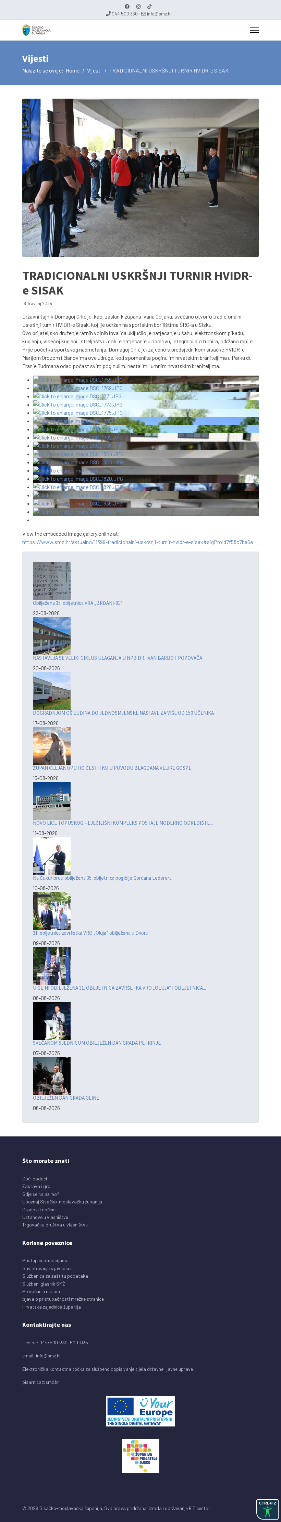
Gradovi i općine (39, 1209)
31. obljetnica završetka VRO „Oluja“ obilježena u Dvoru (90, 933)
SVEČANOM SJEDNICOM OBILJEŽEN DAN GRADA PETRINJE (97, 1043)
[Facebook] (127, 6)
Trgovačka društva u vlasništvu (55, 1224)
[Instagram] (138, 6)
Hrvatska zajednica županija (51, 1307)
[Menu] (254, 30)
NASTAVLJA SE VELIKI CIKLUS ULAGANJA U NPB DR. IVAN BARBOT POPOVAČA (117, 658)
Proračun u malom (41, 1291)
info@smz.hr (159, 13)
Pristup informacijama (45, 1260)
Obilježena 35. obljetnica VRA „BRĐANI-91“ (77, 603)
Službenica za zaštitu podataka (55, 1276)
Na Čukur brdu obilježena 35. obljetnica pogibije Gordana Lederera (102, 878)
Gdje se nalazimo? (40, 1194)
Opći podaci (34, 1178)
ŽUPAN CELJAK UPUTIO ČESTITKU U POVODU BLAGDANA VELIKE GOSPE (112, 768)
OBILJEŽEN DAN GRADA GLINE (66, 1098)
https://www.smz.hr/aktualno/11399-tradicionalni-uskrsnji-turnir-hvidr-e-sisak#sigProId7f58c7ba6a (137, 541)
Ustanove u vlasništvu (45, 1217)
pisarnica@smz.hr (40, 1382)
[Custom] (149, 6)
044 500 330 (125, 13)
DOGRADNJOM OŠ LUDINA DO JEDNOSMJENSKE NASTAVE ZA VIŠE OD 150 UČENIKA (123, 713)
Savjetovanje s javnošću (47, 1268)
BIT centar (199, 1508)
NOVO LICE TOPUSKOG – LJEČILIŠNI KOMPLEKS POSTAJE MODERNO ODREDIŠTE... (123, 823)
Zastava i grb (36, 1186)
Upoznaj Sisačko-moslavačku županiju (62, 1201)
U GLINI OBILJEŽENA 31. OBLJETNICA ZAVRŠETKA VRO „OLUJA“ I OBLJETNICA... (119, 988)
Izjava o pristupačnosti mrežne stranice (63, 1299)
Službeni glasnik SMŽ (43, 1284)
